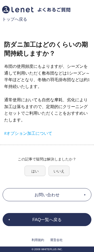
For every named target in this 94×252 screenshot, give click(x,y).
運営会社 (56, 240)
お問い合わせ (47, 195)
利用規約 (38, 240)
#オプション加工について (28, 133)
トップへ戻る (14, 19)
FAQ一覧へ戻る (47, 219)
